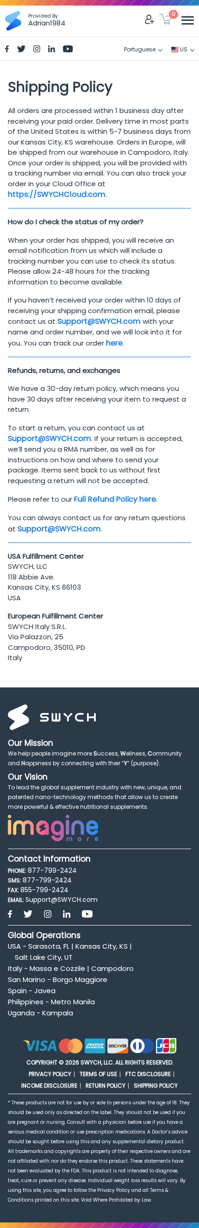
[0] (165, 21)
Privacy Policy (50, 1074)
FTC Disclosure (148, 1074)
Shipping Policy (156, 1085)
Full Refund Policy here (115, 499)
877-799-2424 (52, 870)
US (183, 49)
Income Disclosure (49, 1085)
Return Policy (105, 1085)
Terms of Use (98, 1074)
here (114, 343)
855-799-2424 (44, 889)
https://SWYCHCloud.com (57, 194)
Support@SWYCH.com (99, 321)
